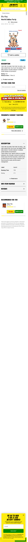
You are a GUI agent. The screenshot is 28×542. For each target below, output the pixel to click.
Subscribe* (13, 531)
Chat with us (7, 102)
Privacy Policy (8, 535)
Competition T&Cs (20, 534)
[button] (4, 5)
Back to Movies (6, 13)
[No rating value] (4, 22)
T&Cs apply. (13, 110)
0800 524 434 (10, 2)
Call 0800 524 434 (20, 102)
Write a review (14, 22)
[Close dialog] (23, 515)
